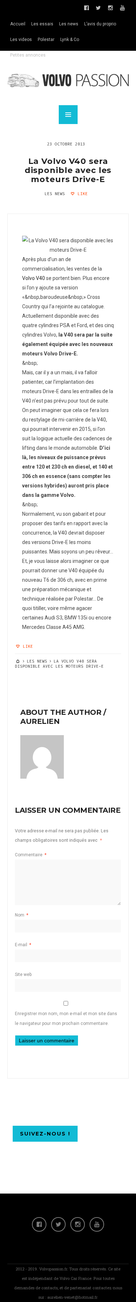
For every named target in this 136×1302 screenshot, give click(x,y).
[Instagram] (77, 1224)
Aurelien (39, 721)
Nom (21, 915)
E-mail (23, 944)
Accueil (17, 23)
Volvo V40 (33, 278)
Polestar (46, 39)
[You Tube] (97, 1224)
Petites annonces (28, 55)
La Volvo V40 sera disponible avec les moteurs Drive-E (68, 170)
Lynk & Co (69, 39)
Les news (68, 23)
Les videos (21, 39)
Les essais (42, 23)
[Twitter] (58, 1224)
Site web (23, 974)
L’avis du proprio (100, 23)
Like (81, 193)
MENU (68, 114)
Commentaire (30, 854)
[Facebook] (39, 1224)
